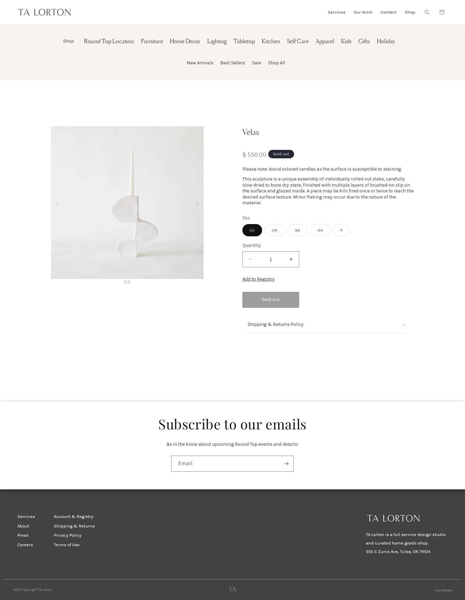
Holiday (386, 42)
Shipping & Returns (74, 526)
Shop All (276, 62)
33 (324, 231)
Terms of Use (67, 544)
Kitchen (271, 42)
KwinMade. (443, 590)
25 (278, 231)
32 (256, 231)
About (23, 526)
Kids (346, 42)
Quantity (251, 245)
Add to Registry (258, 279)
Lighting (217, 42)
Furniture (152, 42)
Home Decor (185, 42)
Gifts (364, 42)
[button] (426, 12)
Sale (256, 62)
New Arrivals (200, 62)
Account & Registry (73, 516)
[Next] (197, 203)
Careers (25, 544)
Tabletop (244, 42)
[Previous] (57, 203)
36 (301, 231)
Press (23, 535)
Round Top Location (109, 42)
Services (26, 516)
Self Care (298, 42)
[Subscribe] (285, 464)
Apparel (325, 42)
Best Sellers (232, 62)
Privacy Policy (67, 535)
